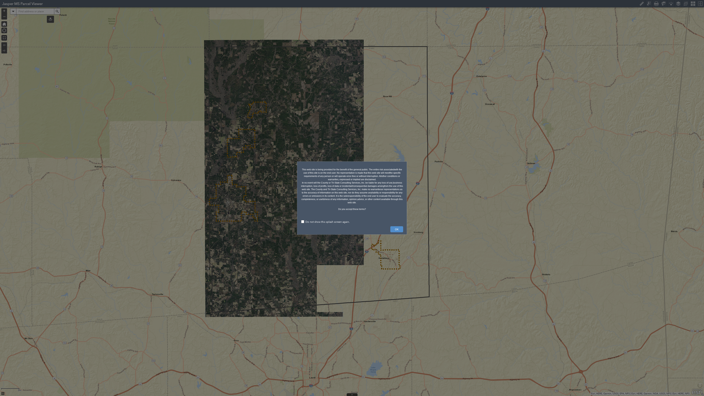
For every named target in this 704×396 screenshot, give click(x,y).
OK (397, 229)
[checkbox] (352, 222)
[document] (352, 188)
